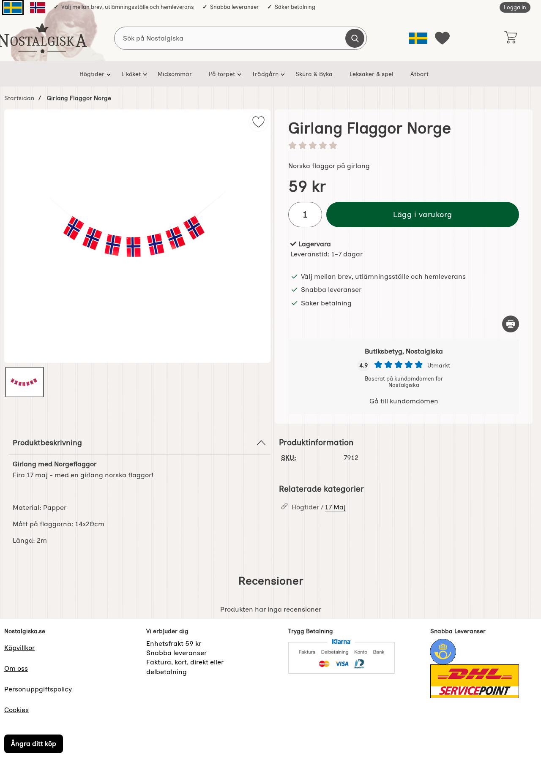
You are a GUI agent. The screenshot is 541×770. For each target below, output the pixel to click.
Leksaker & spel (371, 74)
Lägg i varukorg (422, 214)
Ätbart (419, 74)
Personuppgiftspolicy (38, 689)
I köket (131, 74)
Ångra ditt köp (33, 744)
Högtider (91, 74)
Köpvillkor (19, 648)
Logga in (515, 7)
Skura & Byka (314, 74)
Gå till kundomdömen (403, 401)
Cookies (16, 710)
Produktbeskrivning (47, 442)
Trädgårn (265, 74)
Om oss (16, 668)
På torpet (222, 74)
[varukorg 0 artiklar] (510, 38)
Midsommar (175, 74)
